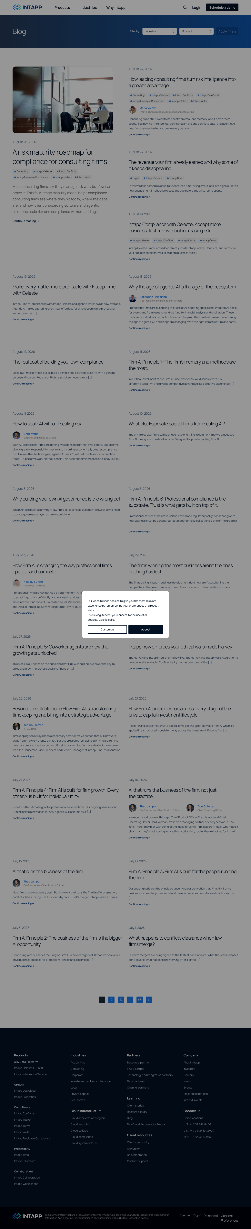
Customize (107, 629)
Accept (145, 629)
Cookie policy (107, 619)
